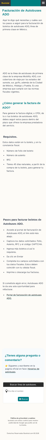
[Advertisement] (23, 51)
